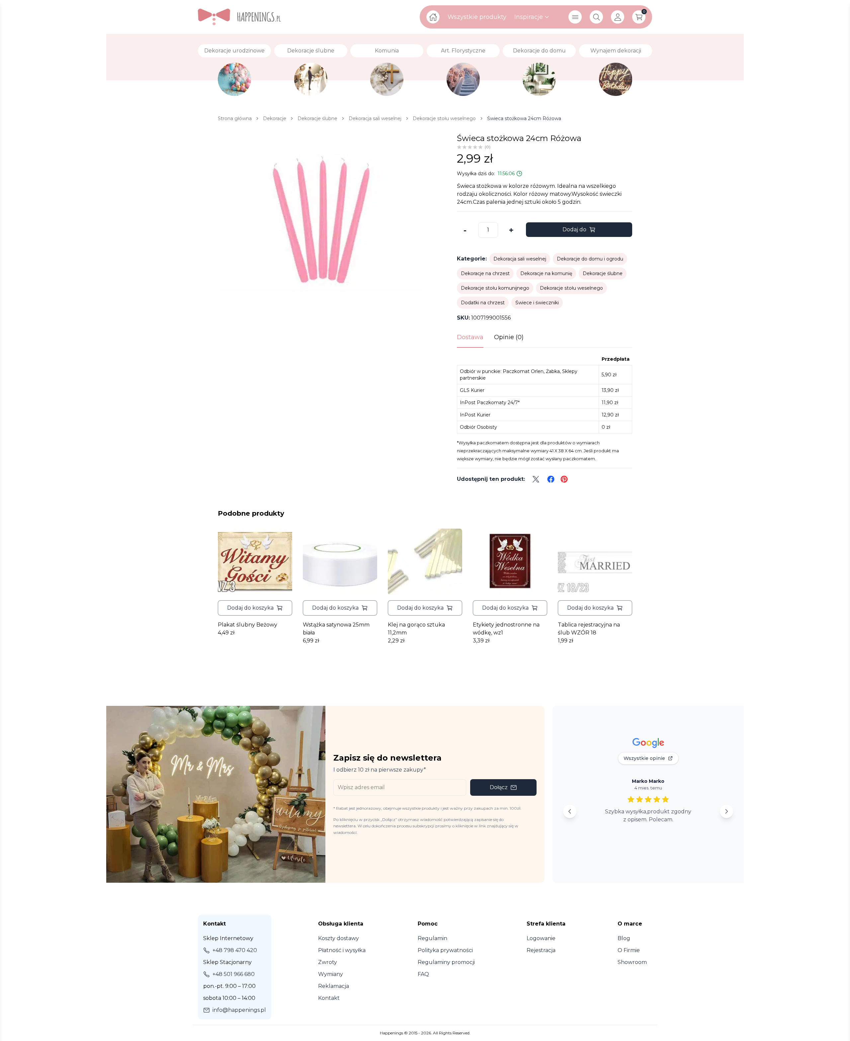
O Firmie (629, 950)
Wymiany (330, 974)
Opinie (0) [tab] (509, 337)
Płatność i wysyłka (342, 950)
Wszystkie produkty (477, 17)
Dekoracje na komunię (546, 273)
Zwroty (327, 962)
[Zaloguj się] (617, 17)
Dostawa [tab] (470, 337)
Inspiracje (528, 17)
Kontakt (329, 998)
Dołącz (499, 787)
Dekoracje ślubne (603, 273)
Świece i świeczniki (537, 303)
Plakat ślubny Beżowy (247, 625)
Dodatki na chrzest (483, 303)
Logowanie (541, 938)
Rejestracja (541, 950)
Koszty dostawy (338, 938)
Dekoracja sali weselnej (519, 259)
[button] (255, 608)
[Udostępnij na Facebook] (551, 479)
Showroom (632, 962)
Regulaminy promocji (446, 962)
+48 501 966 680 (233, 974)
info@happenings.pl (239, 1010)
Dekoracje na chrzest (485, 273)
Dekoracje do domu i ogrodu (590, 259)
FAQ (423, 974)
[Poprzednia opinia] (569, 811)
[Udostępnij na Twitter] (536, 479)
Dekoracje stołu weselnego (571, 288)
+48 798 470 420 (234, 950)
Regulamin (432, 938)
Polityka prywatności (445, 950)
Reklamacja (333, 986)
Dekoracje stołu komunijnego (495, 288)
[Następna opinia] (726, 811)
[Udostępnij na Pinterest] (564, 479)
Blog (624, 938)
